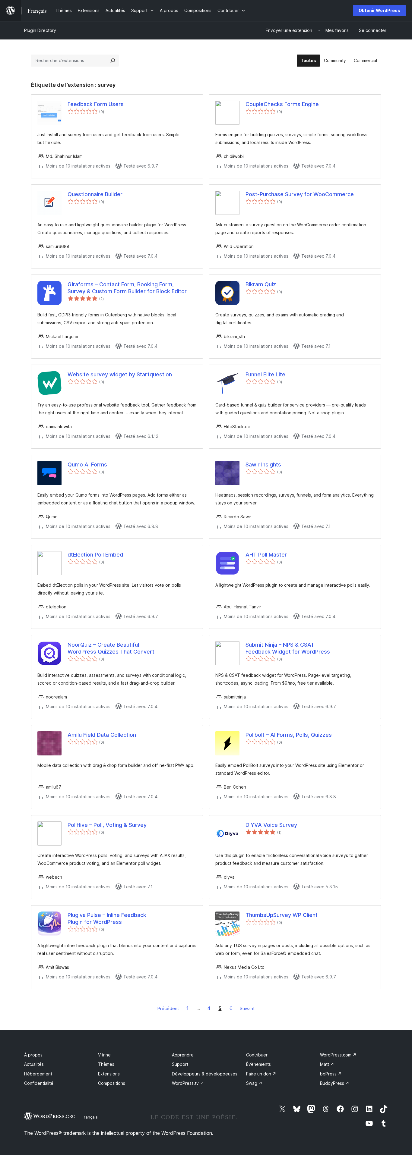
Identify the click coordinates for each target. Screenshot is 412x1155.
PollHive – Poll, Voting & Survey (107, 825)
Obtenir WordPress (379, 10)
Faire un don (261, 1073)
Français (90, 1117)
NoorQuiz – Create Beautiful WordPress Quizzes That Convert (111, 648)
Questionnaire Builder (95, 194)
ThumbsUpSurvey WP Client (282, 915)
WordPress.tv (188, 1083)
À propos (33, 1054)
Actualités (34, 1064)
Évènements (258, 1064)
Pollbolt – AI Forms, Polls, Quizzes (289, 735)
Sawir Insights (263, 464)
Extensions (109, 1073)
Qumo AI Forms (87, 464)
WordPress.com (338, 1054)
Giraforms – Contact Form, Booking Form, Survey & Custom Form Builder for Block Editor (127, 287)
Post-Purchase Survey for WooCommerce (300, 194)
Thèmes (106, 1064)
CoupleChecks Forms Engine (282, 104)
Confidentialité (38, 1083)
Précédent (168, 1008)
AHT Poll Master (266, 554)
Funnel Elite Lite (265, 374)
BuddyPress (334, 1083)
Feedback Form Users (96, 104)
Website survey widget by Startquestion (120, 374)
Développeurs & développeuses (204, 1073)
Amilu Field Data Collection (102, 735)
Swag (254, 1083)
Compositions (111, 1083)
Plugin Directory (40, 30)
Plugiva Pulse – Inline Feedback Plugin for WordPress (107, 918)
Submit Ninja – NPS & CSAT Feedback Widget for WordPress (288, 648)
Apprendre (183, 1054)
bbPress (331, 1073)
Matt (327, 1064)
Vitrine (104, 1054)
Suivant (247, 1008)
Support (180, 1064)
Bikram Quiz (261, 284)
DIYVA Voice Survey (271, 825)
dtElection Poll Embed (95, 554)
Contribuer (257, 1054)
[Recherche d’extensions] (113, 61)
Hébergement (38, 1073)
